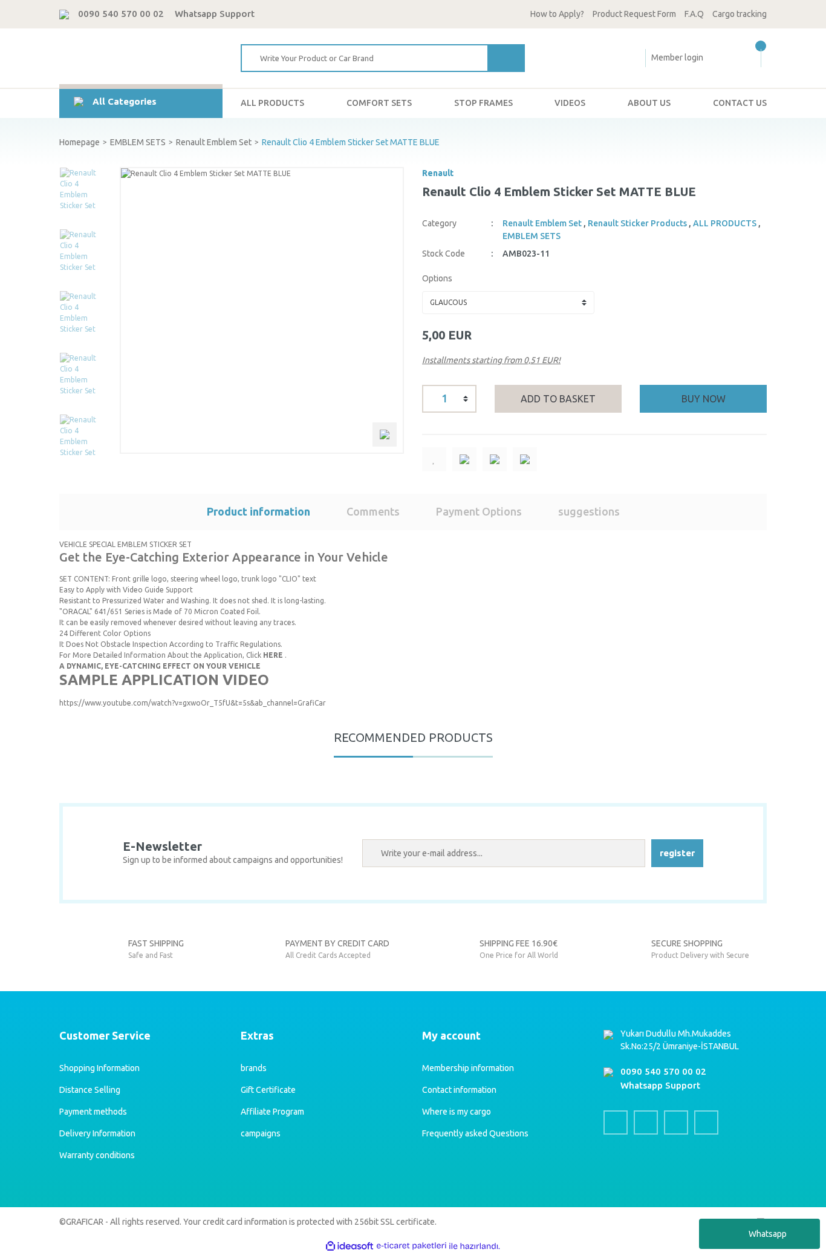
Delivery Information (97, 1133)
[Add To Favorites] (434, 459)
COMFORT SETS (379, 103)
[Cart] (759, 57)
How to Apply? (557, 14)
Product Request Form (634, 14)
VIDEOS (569, 103)
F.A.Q (694, 14)
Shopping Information (99, 1068)
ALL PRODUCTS (272, 103)
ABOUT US (649, 103)
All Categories (125, 101)
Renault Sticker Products (637, 223)
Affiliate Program (272, 1111)
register (677, 853)
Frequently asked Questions (475, 1133)
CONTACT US (740, 103)
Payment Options (479, 511)
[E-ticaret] (411, 1245)
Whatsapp (768, 1234)
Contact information (459, 1090)
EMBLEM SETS (531, 236)
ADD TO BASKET (558, 398)
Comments (373, 511)
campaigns (261, 1133)
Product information (258, 511)
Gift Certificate (268, 1090)
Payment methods (93, 1111)
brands (254, 1068)
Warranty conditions (97, 1155)
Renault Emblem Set (542, 223)
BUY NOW (703, 398)
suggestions (589, 511)
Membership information (468, 1068)
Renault (438, 173)
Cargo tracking (739, 14)
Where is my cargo (456, 1111)
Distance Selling (89, 1090)
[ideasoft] (349, 1246)
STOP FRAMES (483, 103)
